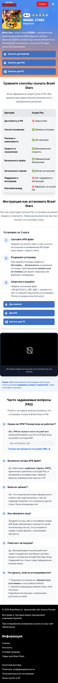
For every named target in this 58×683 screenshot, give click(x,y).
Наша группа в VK (11, 678)
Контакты (7, 647)
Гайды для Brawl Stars (13, 656)
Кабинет (42, 4)
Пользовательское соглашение (18, 673)
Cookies (6, 643)
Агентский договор (11, 665)
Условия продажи (11, 652)
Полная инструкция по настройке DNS (27, 449)
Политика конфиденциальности (18, 669)
